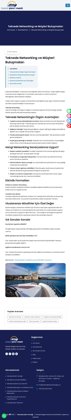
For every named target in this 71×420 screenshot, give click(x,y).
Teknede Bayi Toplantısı (15, 403)
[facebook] (13, 354)
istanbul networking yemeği (17, 321)
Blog (34, 355)
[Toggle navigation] (67, 5)
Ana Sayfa (11, 30)
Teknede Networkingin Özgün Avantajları (23, 72)
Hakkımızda (37, 358)
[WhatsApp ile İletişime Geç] (4, 415)
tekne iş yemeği (34, 321)
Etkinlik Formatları (15, 78)
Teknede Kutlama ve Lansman (17, 384)
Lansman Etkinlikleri (33, 176)
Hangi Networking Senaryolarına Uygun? (22, 75)
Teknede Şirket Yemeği (31, 154)
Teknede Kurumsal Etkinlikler (16, 380)
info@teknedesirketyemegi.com (50, 385)
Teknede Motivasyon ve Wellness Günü (20, 387)
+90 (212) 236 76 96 (45, 389)
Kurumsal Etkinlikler (37, 260)
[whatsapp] (6, 354)
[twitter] (16, 354)
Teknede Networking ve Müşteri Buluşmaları (17, 392)
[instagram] (10, 354)
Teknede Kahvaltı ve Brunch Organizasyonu (16, 398)
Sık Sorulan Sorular (16, 83)
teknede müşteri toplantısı (32, 317)
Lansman (48, 260)
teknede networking (15, 317)
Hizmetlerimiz (23, 30)
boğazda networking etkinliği (52, 317)
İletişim (35, 362)
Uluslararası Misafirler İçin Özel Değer (21, 81)
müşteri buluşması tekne (49, 321)
